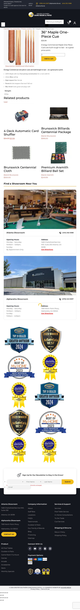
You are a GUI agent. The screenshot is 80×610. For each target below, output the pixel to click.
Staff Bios (31, 512)
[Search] (46, 25)
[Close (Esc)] (7, 592)
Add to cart (48, 59)
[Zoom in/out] (1, 592)
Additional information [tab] (24, 66)
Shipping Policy (61, 535)
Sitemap (31, 538)
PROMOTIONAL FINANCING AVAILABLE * (15, 4)
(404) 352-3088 (67, 3)
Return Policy (60, 532)
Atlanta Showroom (15, 233)
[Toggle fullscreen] (3, 592)
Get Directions (47, 250)
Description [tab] (10, 66)
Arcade (4, 561)
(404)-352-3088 (68, 233)
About (30, 508)
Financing (32, 535)
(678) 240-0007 (44, 3)
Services (58, 508)
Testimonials (33, 522)
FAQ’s (30, 518)
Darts (3, 568)
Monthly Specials (7, 571)
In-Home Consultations (64, 515)
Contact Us (9, 534)
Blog (29, 532)
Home (6, 29)
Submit (68, 482)
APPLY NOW (31, 4)
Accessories (15, 29)
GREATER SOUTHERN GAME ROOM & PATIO (28, 587)
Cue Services (59, 522)
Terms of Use (45, 589)
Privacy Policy (35, 589)
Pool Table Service (62, 512)
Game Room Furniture (10, 555)
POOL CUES (26, 29)
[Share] (5, 592)
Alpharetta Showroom (17, 299)
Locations (31, 515)
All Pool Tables (6, 548)
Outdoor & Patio (34, 525)
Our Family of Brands (36, 528)
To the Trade (59, 518)
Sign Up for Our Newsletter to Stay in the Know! (42, 475)
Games (4, 558)
